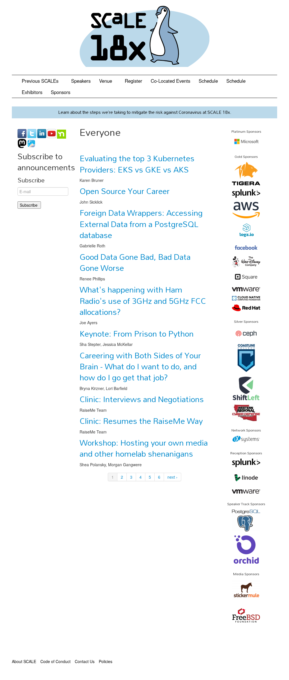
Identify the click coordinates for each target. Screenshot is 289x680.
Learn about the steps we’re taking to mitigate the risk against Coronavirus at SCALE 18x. (144, 112)
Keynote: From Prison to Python (137, 333)
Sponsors (60, 92)
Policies (105, 661)
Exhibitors (32, 92)
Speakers (81, 80)
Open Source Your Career (125, 191)
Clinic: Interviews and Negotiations (142, 399)
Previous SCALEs (41, 80)
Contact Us (85, 661)
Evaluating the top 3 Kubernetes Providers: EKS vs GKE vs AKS (137, 163)
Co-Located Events (170, 80)
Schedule (208, 80)
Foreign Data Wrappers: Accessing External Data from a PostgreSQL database (141, 223)
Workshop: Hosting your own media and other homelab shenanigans (144, 448)
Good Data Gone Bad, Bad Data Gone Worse (135, 262)
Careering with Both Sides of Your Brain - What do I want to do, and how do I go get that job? (140, 366)
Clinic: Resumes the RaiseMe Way (141, 421)
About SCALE (24, 661)
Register (133, 80)
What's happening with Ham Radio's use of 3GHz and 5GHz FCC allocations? (143, 300)
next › (172, 477)
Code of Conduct (55, 661)
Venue (106, 80)
